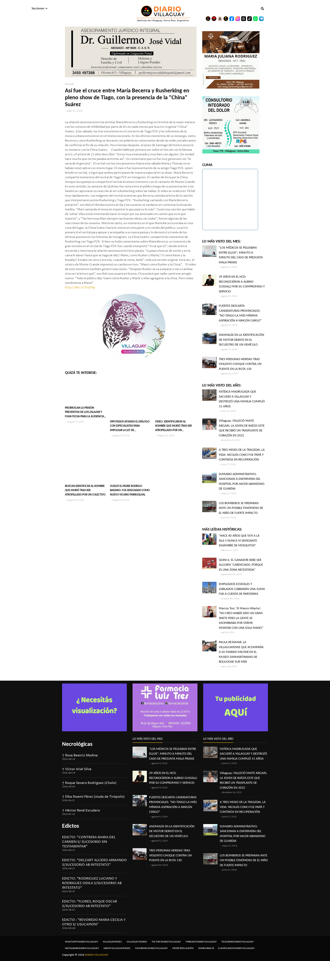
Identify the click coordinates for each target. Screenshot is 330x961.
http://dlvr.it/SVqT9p (80, 288)
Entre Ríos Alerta (183, 948)
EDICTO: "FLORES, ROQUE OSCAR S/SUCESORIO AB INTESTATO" (89, 903)
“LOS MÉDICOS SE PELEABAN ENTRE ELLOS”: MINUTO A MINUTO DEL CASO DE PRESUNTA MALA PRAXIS (241, 255)
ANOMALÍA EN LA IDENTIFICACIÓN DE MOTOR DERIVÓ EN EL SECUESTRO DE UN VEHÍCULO (241, 339)
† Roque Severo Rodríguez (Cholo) (89, 783)
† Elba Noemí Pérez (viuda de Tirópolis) (93, 796)
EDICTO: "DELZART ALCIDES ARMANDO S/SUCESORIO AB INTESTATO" (94, 862)
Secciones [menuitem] (38, 8)
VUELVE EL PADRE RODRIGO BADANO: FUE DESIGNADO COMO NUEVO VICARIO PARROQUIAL (130, 490)
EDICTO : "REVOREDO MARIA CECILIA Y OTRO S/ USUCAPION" (94, 922)
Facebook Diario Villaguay (151, 948)
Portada (69, 84)
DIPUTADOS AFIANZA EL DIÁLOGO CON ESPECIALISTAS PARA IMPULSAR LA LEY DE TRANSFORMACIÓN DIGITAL (130, 426)
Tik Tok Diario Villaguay (166, 941)
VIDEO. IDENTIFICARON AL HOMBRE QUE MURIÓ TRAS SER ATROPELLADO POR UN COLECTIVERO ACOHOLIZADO (173, 426)
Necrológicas (77, 744)
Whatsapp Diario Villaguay (81, 941)
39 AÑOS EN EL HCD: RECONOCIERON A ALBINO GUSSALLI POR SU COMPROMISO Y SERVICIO (242, 284)
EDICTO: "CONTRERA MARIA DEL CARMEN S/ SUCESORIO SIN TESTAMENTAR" (89, 842)
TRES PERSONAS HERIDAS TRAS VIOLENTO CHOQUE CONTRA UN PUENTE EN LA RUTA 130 (240, 364)
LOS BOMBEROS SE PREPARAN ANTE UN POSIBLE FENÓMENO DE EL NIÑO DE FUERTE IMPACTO (241, 508)
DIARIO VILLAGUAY (96, 955)
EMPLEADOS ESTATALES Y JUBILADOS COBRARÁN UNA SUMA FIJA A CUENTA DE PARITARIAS (242, 589)
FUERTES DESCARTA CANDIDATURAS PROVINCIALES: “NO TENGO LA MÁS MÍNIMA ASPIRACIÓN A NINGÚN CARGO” (240, 313)
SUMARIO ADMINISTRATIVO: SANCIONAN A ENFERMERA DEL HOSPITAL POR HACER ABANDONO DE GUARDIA (241, 482)
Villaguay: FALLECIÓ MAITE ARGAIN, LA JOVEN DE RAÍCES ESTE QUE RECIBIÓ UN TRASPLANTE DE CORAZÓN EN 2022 (241, 428)
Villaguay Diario (137, 941)
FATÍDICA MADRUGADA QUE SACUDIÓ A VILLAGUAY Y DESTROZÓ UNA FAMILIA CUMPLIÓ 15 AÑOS (242, 399)
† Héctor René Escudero (81, 810)
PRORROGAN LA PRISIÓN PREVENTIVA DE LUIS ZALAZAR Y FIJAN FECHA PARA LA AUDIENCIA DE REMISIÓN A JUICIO (84, 413)
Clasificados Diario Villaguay (236, 948)
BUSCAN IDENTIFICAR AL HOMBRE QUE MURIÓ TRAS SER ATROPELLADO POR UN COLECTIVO (85, 490)
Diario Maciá (206, 948)
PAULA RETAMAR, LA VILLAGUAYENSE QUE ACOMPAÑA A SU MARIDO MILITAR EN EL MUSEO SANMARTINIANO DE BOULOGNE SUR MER (241, 652)
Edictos (70, 826)
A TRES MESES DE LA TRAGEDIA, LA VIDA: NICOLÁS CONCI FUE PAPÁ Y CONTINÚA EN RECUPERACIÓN (242, 454)
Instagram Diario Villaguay (82, 948)
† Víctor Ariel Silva (76, 769)
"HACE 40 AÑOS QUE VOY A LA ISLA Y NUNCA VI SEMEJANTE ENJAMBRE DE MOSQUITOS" (239, 540)
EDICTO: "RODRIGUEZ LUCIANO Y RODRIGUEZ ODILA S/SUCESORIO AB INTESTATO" (92, 883)
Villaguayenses (112, 941)
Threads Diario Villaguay (201, 941)
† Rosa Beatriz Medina (80, 755)
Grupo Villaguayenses (117, 948)
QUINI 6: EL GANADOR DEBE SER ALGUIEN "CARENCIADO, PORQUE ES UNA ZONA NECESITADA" (241, 564)
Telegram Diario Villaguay (237, 941)
